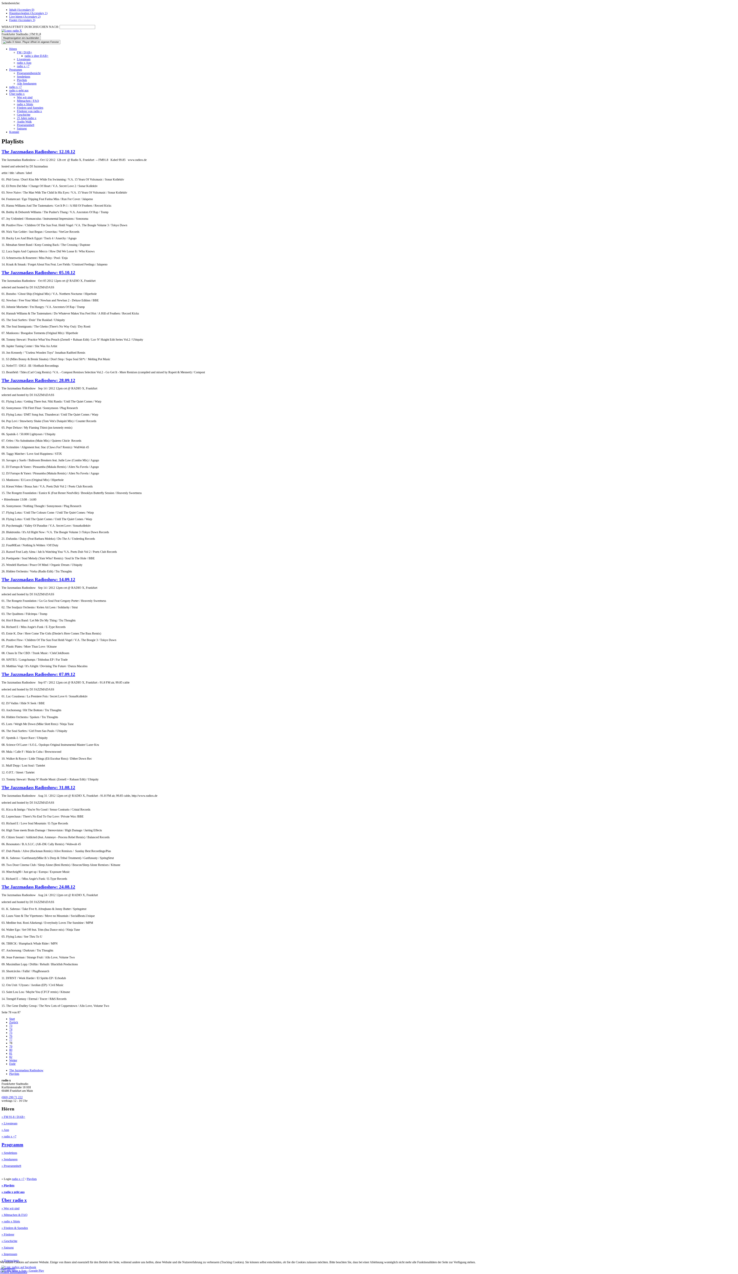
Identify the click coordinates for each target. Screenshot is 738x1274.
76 (10, 1036)
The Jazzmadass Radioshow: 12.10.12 (38, 151)
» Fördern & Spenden (15, 1228)
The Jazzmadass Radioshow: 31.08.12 (38, 787)
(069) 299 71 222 (12, 1097)
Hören (13, 49)
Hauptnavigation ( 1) (28, 13)
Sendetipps (23, 76)
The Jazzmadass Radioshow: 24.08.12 (38, 886)
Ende (12, 1063)
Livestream (23, 59)
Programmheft (25, 125)
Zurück (13, 1022)
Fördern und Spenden (30, 107)
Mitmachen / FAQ (28, 100)
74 (10, 1029)
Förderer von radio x (29, 111)
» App (5, 1130)
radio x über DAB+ (36, 55)
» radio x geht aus (13, 1192)
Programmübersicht (29, 73)
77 (10, 1039)
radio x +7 (23, 66)
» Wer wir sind (10, 1208)
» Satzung (8, 1247)
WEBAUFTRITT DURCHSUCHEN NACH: (30, 26)
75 (10, 1032)
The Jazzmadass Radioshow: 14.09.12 (38, 579)
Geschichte (23, 114)
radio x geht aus (18, 90)
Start (12, 1018)
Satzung (22, 128)
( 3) (22, 20)
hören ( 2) (25, 16)
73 (10, 1025)
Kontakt (14, 132)
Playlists (22, 80)
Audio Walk (24, 121)
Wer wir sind (24, 97)
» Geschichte (9, 1241)
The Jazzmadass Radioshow (26, 1070)
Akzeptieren (7, 1268)
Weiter (13, 1060)
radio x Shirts (25, 104)
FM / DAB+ (24, 52)
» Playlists (8, 1185)
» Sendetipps (9, 1152)
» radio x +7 (9, 1136)
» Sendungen (9, 1159)
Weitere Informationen (13, 1272)
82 (10, 1057)
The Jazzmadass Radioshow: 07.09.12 (38, 674)
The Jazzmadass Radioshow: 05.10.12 (38, 272)
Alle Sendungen (27, 83)
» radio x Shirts (11, 1221)
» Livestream (9, 1123)
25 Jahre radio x (26, 118)
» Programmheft (11, 1166)
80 (10, 1050)
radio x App (24, 62)
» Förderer (8, 1234)
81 (10, 1053)
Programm (15, 69)
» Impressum (9, 1254)
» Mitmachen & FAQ (14, 1215)
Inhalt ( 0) (21, 9)
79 (10, 1046)
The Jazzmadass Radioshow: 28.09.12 (38, 380)
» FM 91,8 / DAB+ (13, 1116)
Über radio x (17, 94)
